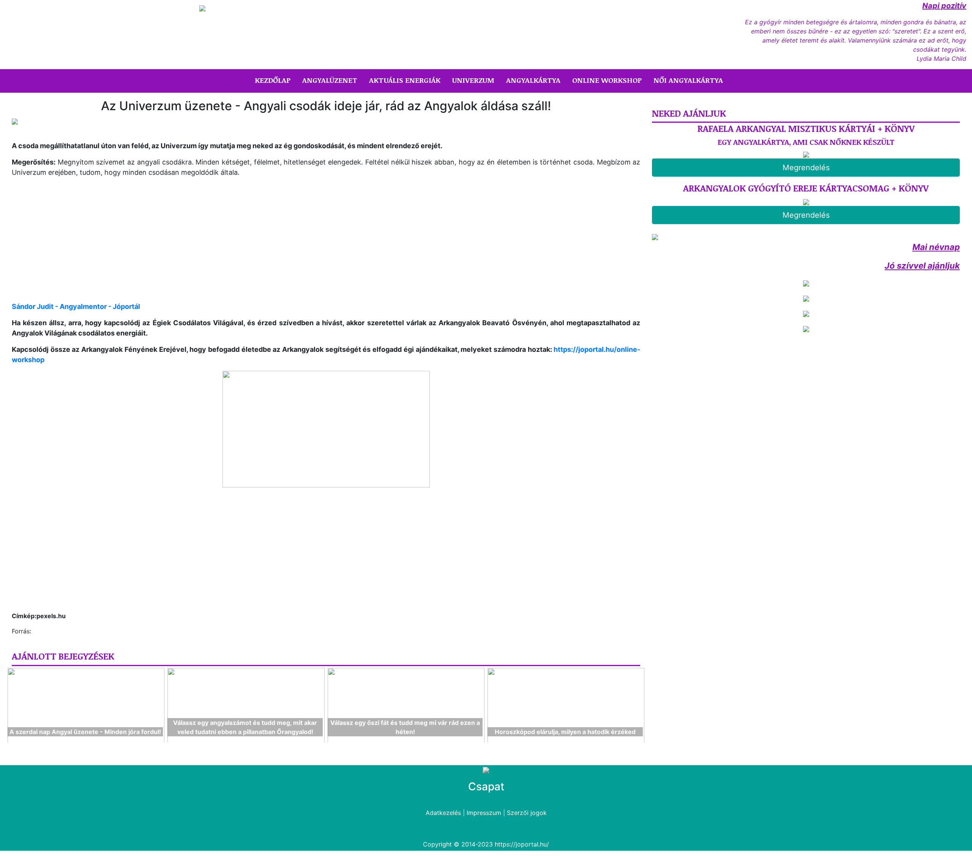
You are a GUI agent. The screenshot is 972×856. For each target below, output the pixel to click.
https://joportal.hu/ (522, 844)
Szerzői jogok (527, 812)
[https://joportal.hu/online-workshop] (326, 429)
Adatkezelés (443, 812)
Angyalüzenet (329, 80)
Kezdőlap (274, 80)
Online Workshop (607, 80)
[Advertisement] (75, 246)
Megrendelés (806, 167)
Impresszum (484, 812)
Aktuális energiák (404, 80)
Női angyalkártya (688, 80)
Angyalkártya (533, 80)
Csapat (486, 786)
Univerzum (473, 80)
